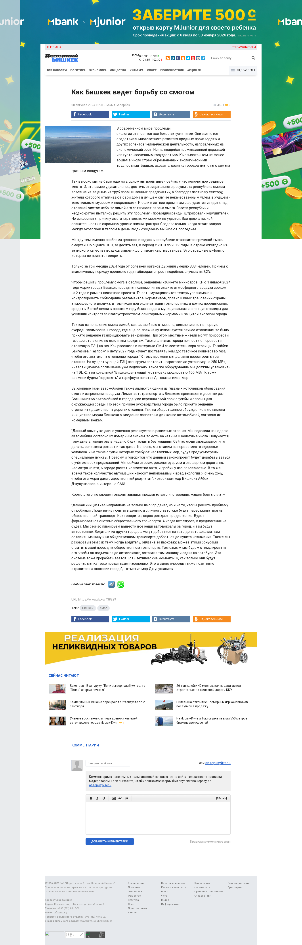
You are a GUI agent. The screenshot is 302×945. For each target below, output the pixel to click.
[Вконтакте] (173, 58)
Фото (164, 895)
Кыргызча (54, 47)
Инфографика (170, 904)
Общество (118, 70)
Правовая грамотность (209, 891)
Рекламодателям (244, 47)
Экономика (98, 70)
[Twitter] (188, 58)
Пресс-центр (235, 887)
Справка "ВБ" (202, 895)
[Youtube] (193, 58)
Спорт (152, 70)
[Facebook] (178, 58)
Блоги (164, 891)
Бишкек (87, 608)
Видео (165, 900)
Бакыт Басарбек (118, 105)
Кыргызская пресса (174, 887)
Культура (136, 70)
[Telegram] (203, 58)
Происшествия (172, 70)
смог (103, 608)
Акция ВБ (194, 70)
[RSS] (168, 58)
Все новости (57, 70)
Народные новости (173, 883)
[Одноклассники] (183, 58)
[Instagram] (198, 58)
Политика (78, 70)
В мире (132, 912)
